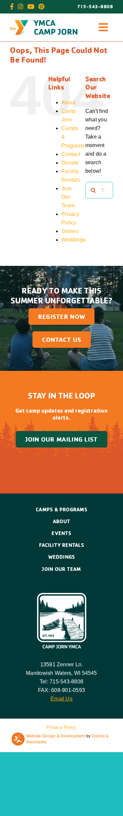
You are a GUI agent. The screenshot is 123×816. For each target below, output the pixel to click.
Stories (69, 231)
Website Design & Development (55, 736)
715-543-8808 (95, 7)
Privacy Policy (61, 727)
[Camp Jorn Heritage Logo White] (61, 595)
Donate (70, 163)
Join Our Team (67, 197)
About (68, 102)
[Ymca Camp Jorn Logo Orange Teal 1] (43, 22)
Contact (70, 154)
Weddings (73, 239)
